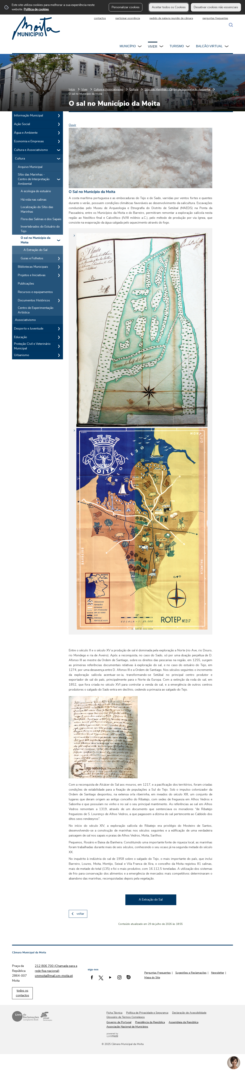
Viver (152, 46)
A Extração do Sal (35, 249)
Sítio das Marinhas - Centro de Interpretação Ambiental (177, 89)
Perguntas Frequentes (157, 972)
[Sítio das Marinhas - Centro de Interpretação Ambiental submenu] (59, 179)
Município (128, 46)
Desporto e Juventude (28, 328)
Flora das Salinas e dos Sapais (41, 219)
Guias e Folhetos (32, 258)
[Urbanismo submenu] (59, 355)
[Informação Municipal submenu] (59, 115)
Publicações (26, 283)
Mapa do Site (152, 977)
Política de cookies (36, 9)
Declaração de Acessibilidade (189, 1012)
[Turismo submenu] (188, 47)
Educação (20, 337)
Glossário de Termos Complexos (125, 1017)
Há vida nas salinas (34, 199)
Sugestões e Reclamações (191, 972)
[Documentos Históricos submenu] (59, 300)
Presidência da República (150, 1022)
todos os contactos (22, 993)
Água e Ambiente (26, 132)
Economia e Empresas (29, 141)
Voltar (80, 913)
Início (72, 89)
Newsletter (217, 972)
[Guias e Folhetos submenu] (59, 258)
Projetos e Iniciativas (32, 275)
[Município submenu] (140, 47)
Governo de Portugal (118, 1022)
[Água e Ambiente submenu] (59, 133)
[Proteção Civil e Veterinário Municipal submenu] (59, 346)
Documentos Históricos (34, 300)
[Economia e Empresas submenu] (59, 141)
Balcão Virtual (209, 46)
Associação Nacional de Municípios (127, 1026)
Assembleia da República (183, 1022)
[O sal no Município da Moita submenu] (59, 240)
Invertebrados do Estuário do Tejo (40, 229)
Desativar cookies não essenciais (216, 7)
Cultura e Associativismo (108, 89)
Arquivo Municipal (30, 166)
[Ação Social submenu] (59, 124)
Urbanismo (21, 355)
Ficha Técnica (114, 1012)
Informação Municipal (28, 115)
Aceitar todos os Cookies (169, 7)
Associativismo (25, 319)
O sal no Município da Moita (36, 240)
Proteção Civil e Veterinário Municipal (32, 346)
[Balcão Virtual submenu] (227, 47)
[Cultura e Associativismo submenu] (59, 150)
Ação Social (22, 124)
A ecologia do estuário (36, 191)
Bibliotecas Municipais (33, 266)
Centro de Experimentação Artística (35, 310)
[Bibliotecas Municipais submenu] (59, 267)
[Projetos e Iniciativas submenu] (59, 275)
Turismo (177, 46)
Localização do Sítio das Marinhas (37, 209)
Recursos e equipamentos (35, 292)
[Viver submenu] (161, 47)
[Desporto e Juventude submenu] (59, 328)
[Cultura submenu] (59, 158)
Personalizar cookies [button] (126, 7)
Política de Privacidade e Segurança (147, 1012)
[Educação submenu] (59, 337)
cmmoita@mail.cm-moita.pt (54, 975)
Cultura (134, 89)
